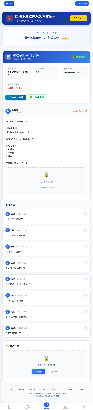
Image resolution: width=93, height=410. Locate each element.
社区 (38, 33)
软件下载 (32, 389)
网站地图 (56, 396)
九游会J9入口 (56, 389)
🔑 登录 (39, 372)
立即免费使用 (82, 3)
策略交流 (44, 33)
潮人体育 (69, 389)
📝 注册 (54, 372)
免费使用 (21, 389)
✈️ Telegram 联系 (16, 97)
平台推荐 (43, 389)
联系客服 (80, 389)
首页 (11, 389)
